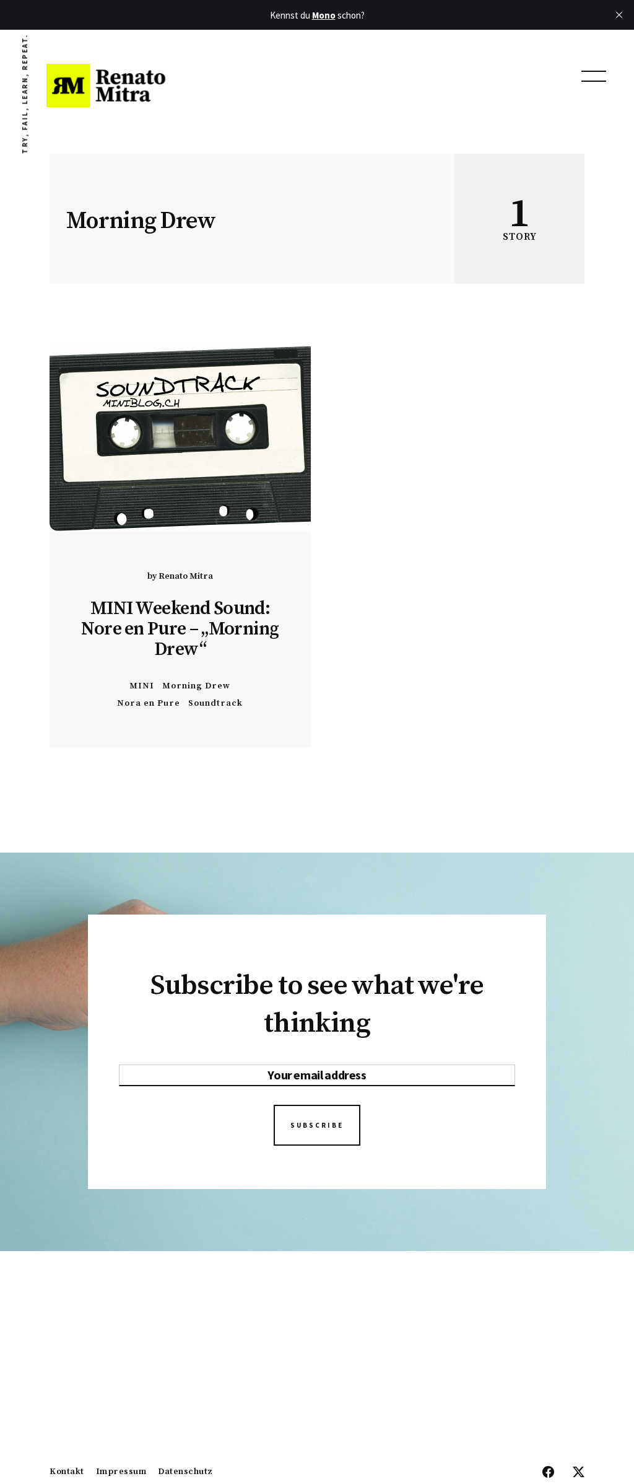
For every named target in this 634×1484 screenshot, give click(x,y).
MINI (141, 685)
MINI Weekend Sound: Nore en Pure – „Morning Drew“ (180, 629)
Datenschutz (185, 1472)
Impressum (121, 1472)
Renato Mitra (185, 576)
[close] (619, 15)
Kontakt (67, 1472)
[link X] (578, 1473)
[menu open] (593, 76)
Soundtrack (215, 703)
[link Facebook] (548, 1473)
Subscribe (317, 1125)
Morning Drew (196, 685)
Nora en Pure (148, 703)
